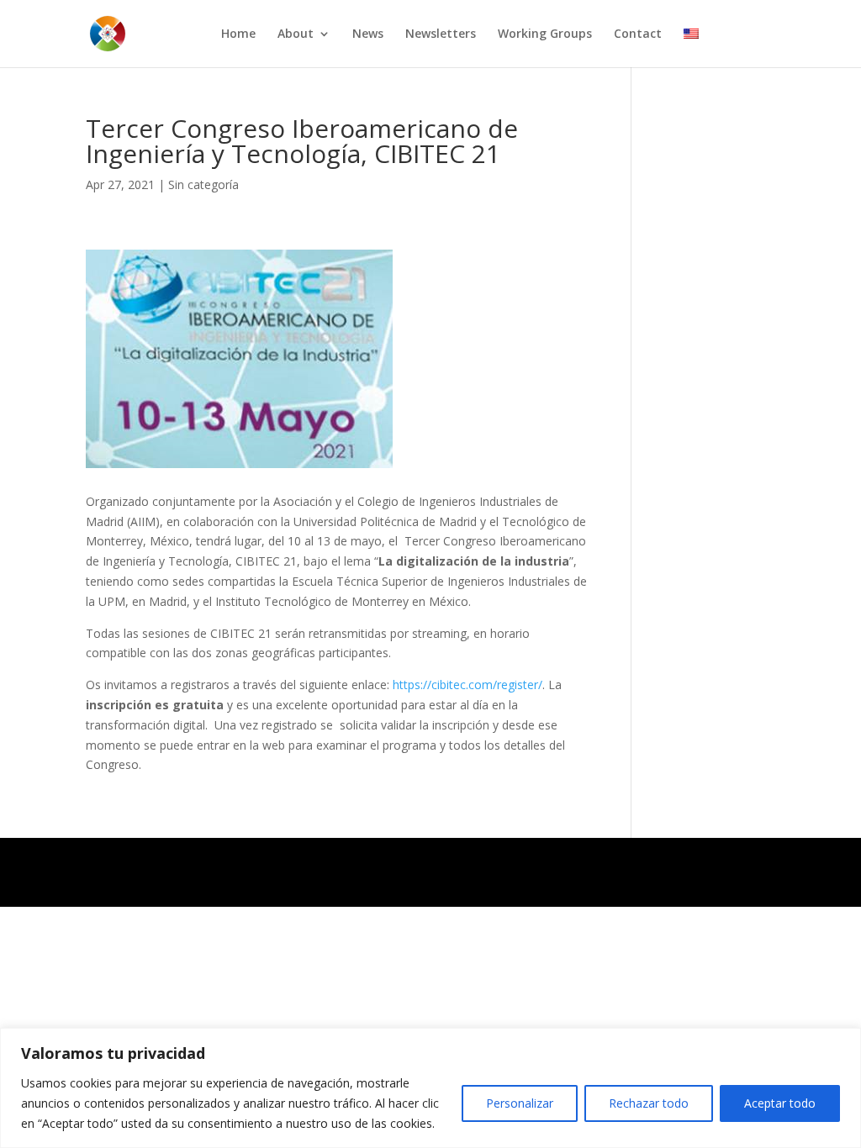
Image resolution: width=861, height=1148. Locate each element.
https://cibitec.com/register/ (467, 684)
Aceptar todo (780, 1103)
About (295, 34)
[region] (430, 1088)
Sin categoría (203, 184)
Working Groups (545, 34)
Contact (638, 34)
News (367, 34)
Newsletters (440, 34)
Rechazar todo (649, 1103)
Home (238, 34)
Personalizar (519, 1103)
